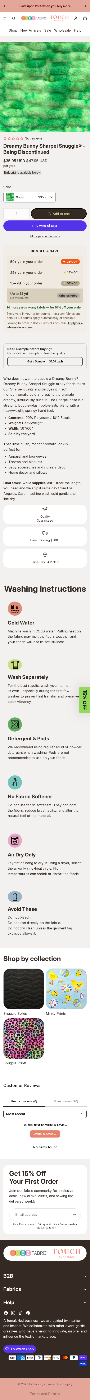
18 (72, 127)
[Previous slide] (4, 6)
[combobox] (29, 197)
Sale (47, 30)
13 (53, 127)
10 (41, 127)
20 (80, 127)
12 (49, 127)
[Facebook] (5, 1312)
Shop (13, 30)
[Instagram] (13, 1312)
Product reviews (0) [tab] (24, 1101)
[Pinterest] (28, 1312)
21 (84, 127)
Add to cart (61, 214)
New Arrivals (30, 30)
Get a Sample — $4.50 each (45, 361)
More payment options (45, 236)
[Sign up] (74, 1214)
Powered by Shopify (58, 1384)
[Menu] (5, 18)
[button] (13, 138)
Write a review (45, 1134)
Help (77, 30)
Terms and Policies (45, 1394)
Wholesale (62, 30)
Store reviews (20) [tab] (66, 1101)
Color (7, 187)
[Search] (13, 18)
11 (45, 127)
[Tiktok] (20, 1312)
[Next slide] (85, 6)
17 (68, 127)
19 (76, 127)
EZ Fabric (35, 1384)
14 (57, 127)
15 (60, 127)
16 (64, 127)
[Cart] (85, 18)
